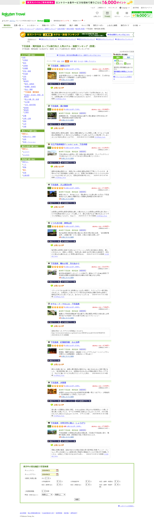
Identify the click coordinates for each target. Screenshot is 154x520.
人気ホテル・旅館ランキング (45, 29)
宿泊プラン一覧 (55, 84)
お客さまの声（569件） (74, 426)
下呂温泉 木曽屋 (58, 383)
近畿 (24, 116)
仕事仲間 (26, 175)
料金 (32, 495)
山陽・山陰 (27, 118)
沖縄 (24, 126)
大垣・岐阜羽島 (30, 105)
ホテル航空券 (125, 64)
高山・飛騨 (29, 89)
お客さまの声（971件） (72, 345)
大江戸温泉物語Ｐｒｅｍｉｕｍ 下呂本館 (69, 144)
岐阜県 (26, 81)
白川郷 (27, 102)
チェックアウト (30, 474)
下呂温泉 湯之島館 (59, 106)
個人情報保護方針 (34, 513)
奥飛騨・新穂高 (30, 87)
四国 (24, 121)
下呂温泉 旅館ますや (60, 66)
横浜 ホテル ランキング (87, 39)
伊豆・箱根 (27, 71)
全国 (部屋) (61, 29)
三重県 (26, 112)
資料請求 (74, 513)
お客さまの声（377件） (72, 69)
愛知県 (26, 110)
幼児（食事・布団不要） (105, 486)
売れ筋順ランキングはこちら (119, 34)
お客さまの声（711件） (72, 109)
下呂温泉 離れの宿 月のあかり (65, 263)
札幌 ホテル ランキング (49, 39)
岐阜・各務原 (29, 84)
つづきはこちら (60, 99)
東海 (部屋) (70, 29)
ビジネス (26, 155)
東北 (24, 63)
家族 (24, 167)
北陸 (24, 76)
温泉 (24, 139)
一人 (24, 164)
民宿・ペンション (29, 142)
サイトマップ (112, 8)
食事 (71, 61)
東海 (24, 79)
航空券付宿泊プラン (68, 84)
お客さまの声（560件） (72, 188)
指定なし (25, 162)
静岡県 (26, 108)
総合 (58, 61)
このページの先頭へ (127, 506)
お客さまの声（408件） (72, 267)
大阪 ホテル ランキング (125, 39)
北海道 (25, 60)
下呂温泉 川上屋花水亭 (61, 185)
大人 (43, 478)
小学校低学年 (75, 481)
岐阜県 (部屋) (80, 29)
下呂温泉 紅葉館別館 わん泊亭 (65, 342)
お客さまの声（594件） (72, 226)
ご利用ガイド (101, 8)
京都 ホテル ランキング (106, 39)
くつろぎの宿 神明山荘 (61, 223)
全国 (23, 57)
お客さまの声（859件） (72, 148)
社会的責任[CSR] (48, 513)
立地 (62, 61)
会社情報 (23, 513)
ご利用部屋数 (29, 491)
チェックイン (29, 470)
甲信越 (25, 74)
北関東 (25, 66)
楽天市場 (136, 8)
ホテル (121, 61)
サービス (80, 61)
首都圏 (25, 68)
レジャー (26, 152)
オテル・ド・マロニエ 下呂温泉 (65, 304)
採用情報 (59, 513)
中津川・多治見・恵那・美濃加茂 (34, 96)
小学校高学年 (46, 481)
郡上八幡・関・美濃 (32, 99)
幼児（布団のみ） (76, 485)
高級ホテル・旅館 (29, 136)
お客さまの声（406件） (72, 307)
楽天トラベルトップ (27, 29)
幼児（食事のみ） (47, 485)
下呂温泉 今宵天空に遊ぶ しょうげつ (68, 423)
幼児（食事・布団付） (106, 481)
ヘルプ (93, 8)
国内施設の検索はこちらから (123, 72)
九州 (24, 124)
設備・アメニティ (90, 61)
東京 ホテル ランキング (68, 39)
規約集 (66, 513)
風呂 (75, 61)
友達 (24, 173)
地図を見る (82, 73)
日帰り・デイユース (68, 401)
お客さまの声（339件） (72, 386)
